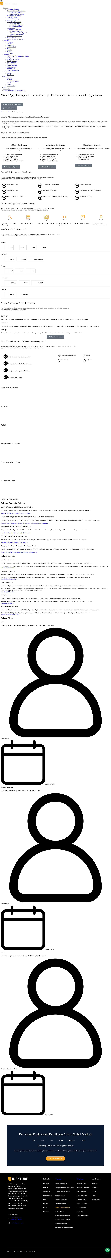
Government (10, 45)
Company (6, 76)
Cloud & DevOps (12, 17)
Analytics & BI (11, 68)
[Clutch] (85, 1252)
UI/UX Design (11, 28)
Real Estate (10, 53)
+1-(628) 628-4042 (16, 1219)
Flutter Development (16, 26)
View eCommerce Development (10, 614)
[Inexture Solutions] (8, 5)
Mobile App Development (14, 22)
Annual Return (14, 81)
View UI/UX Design (7, 603)
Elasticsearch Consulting (17, 14)
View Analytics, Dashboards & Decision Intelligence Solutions (19, 552)
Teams (8, 84)
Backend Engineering (13, 18)
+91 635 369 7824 (16, 1218)
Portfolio (9, 73)
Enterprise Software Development (16, 11)
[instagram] (12, 1237)
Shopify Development (16, 31)
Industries (6, 40)
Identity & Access (12, 57)
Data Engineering (12, 61)
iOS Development (15, 23)
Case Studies (10, 75)
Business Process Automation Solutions (18, 56)
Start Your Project (53, 1158)
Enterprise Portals (12, 64)
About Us (9, 78)
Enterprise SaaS (11, 47)
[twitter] (12, 1235)
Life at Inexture (11, 86)
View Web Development (8, 567)
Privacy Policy (96, 1199)
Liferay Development (13, 9)
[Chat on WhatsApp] (107, 1250)
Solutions (6, 54)
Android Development (16, 25)
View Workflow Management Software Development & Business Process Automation (25, 523)
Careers (9, 82)
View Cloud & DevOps (8, 592)
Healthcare (10, 42)
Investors (9, 79)
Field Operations (11, 67)
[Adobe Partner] (61, 1252)
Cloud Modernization (13, 70)
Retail (8, 48)
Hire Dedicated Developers (14, 36)
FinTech (9, 43)
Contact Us (6, 89)
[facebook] (12, 1233)
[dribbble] (12, 1239)
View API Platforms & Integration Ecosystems (14, 542)
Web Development (12, 20)
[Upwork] (73, 1252)
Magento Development (16, 34)
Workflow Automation (13, 59)
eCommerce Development (14, 29)
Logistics (9, 50)
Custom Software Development (15, 39)
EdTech (9, 51)
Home (2, 112)
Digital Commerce (12, 65)
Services (5, 8)
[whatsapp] (12, 1243)
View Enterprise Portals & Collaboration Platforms (15, 533)
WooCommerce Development (18, 33)
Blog (4, 87)
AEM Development (15, 12)
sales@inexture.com (17, 1223)
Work (5, 72)
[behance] (12, 1241)
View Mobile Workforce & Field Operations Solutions (16, 513)
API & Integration (12, 62)
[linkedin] (12, 1230)
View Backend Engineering (9, 579)
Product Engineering (12, 37)
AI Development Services (14, 15)
